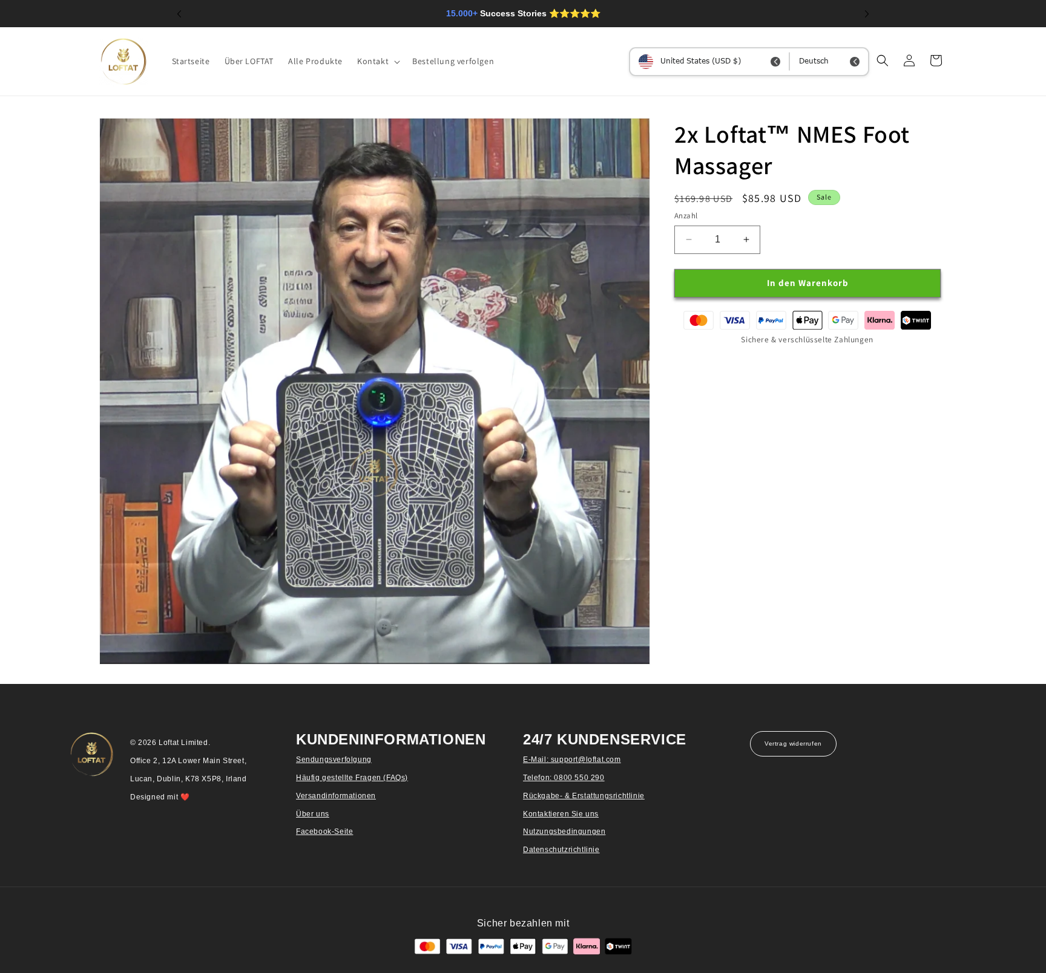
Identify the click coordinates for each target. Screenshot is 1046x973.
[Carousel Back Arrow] (179, 14)
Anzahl (685, 215)
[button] (377, 61)
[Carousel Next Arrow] (867, 14)
